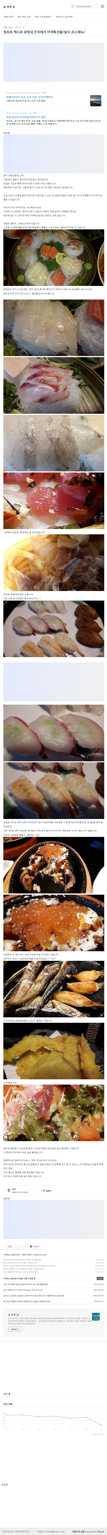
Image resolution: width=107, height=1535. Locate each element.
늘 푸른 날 (9, 6)
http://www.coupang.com (19, 113)
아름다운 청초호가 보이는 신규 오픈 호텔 (25, 100)
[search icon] (72, 6)
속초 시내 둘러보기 (43, 16)
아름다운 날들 (78, 1531)
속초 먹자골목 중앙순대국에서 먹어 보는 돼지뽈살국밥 (22, 1259)
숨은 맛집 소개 (24, 16)
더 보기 (100, 1278)
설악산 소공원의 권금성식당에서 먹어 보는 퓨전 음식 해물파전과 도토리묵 (29, 1266)
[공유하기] (18, 1246)
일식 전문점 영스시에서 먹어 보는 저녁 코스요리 (20, 1262)
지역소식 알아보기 (12, 1254)
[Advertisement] (53, 62)
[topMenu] (102, 6)
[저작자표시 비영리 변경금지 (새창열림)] (100, 1247)
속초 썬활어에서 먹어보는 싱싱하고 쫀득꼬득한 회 (20, 1272)
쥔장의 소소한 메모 (64, 16)
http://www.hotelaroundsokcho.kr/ (24, 93)
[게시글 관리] (25, 1246)
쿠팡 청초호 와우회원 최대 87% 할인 (26, 117)
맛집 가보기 (8, 27)
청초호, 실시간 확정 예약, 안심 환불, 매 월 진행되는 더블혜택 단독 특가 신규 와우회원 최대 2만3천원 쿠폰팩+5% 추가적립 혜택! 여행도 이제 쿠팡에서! (53, 122)
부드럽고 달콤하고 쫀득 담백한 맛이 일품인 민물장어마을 (23, 1269)
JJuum (101, 1531)
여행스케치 (8, 16)
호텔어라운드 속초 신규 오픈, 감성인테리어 (29, 96)
